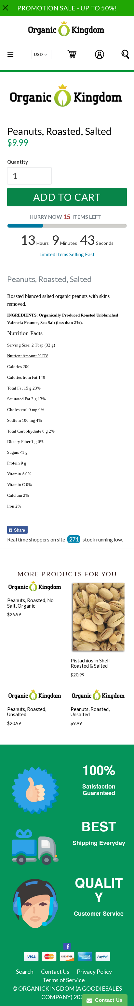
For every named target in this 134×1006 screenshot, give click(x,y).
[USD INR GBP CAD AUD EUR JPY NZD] (41, 54)
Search (25, 971)
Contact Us (55, 971)
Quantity (17, 162)
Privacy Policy (94, 971)
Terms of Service (64, 980)
